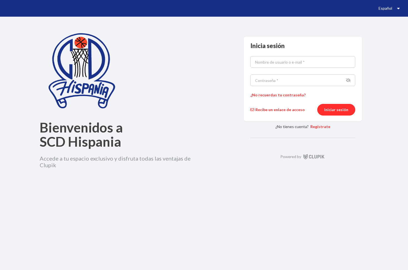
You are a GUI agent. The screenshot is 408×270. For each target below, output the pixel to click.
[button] (348, 80)
